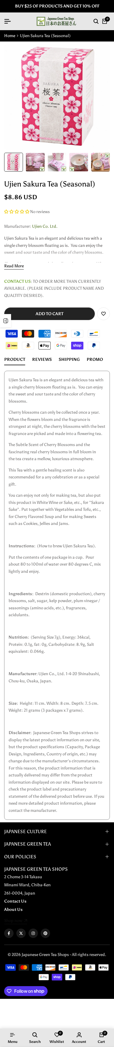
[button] (17, 211)
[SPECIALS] (5, 320)
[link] (15, 921)
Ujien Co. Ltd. (45, 226)
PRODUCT (14, 359)
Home (9, 35)
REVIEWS (42, 359)
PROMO (95, 359)
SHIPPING (69, 359)
